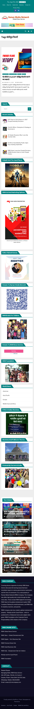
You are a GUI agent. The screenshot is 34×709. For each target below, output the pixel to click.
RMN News (19, 82)
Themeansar (17, 701)
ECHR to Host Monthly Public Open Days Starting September (16, 567)
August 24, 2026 (10, 534)
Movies (19, 74)
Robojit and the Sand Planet (9, 654)
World (23, 74)
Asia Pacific (5, 74)
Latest (10, 562)
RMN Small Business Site (8, 647)
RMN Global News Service (9, 631)
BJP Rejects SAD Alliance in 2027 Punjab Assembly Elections (16, 513)
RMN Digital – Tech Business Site (11, 639)
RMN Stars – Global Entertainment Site (12, 635)
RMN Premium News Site (8, 643)
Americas (5, 391)
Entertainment (13, 74)
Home (4, 5)
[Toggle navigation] (31, 31)
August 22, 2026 (10, 552)
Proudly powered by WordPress (11, 699)
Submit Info (15, 5)
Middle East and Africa (9, 403)
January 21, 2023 (9, 82)
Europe (5, 399)
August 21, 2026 (10, 570)
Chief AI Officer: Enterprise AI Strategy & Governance (16, 530)
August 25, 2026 (10, 516)
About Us (9, 5)
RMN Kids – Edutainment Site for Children (13, 651)
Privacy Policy (16, 7)
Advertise (21, 5)
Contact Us (27, 5)
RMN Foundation (6, 658)
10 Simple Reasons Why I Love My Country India (15, 548)
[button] (25, 31)
